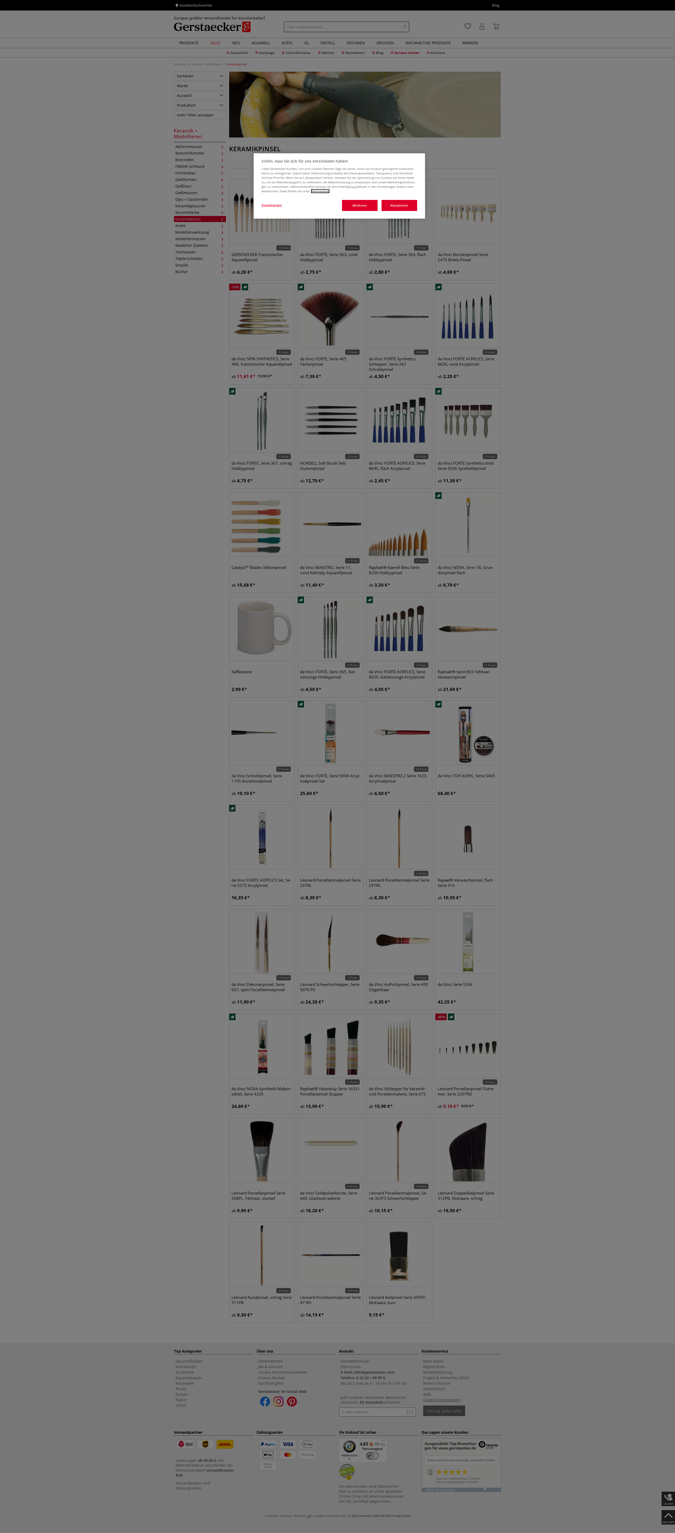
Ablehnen (360, 205)
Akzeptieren (399, 205)
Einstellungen (272, 205)
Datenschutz (320, 191)
